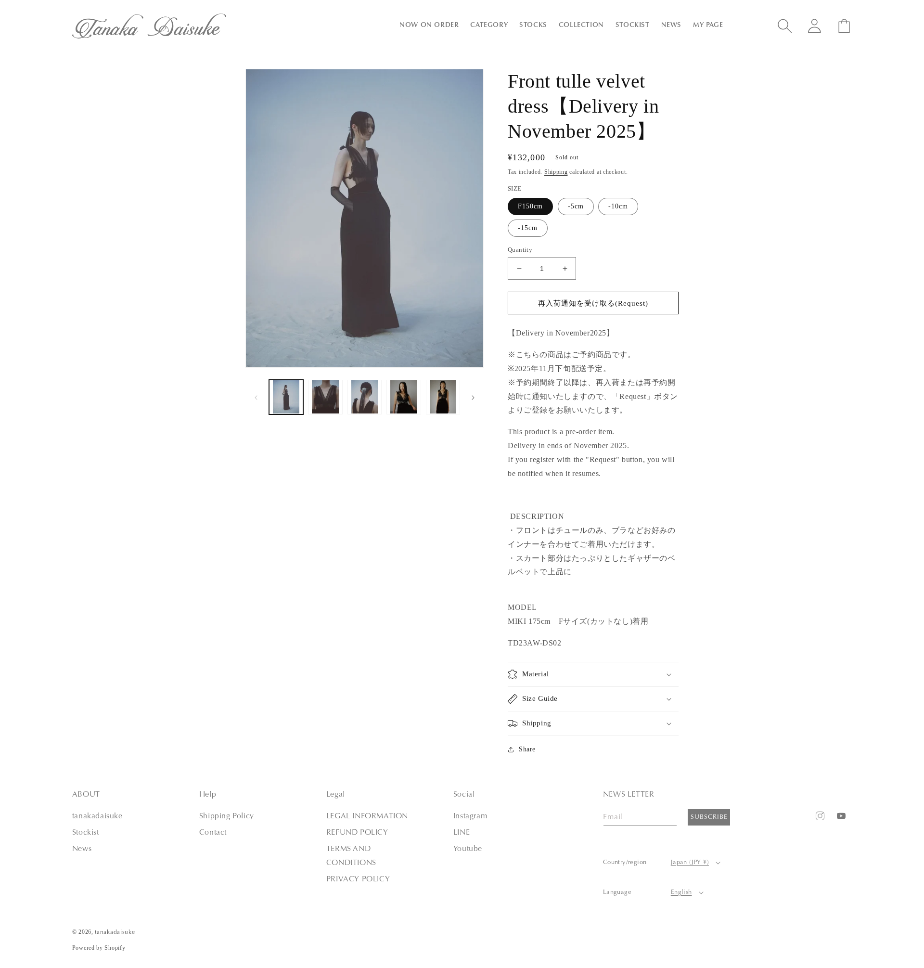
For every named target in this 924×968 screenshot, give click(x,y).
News (81, 849)
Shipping (556, 171)
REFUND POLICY (357, 833)
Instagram (470, 816)
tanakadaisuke (97, 816)
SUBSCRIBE (709, 817)
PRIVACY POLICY (358, 879)
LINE (461, 833)
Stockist (85, 833)
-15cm (528, 228)
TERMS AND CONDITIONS (351, 856)
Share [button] (527, 749)
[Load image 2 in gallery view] (325, 397)
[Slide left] (256, 397)
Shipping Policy (226, 816)
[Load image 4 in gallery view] (403, 397)
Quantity (520, 249)
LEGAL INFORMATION (367, 816)
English (681, 892)
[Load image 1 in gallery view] (286, 397)
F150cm (530, 206)
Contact (213, 833)
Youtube (467, 849)
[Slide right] (473, 397)
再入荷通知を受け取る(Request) (593, 303)
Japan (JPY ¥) (690, 862)
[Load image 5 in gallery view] (443, 397)
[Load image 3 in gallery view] (364, 397)
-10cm (618, 206)
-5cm (576, 206)
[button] (429, 25)
